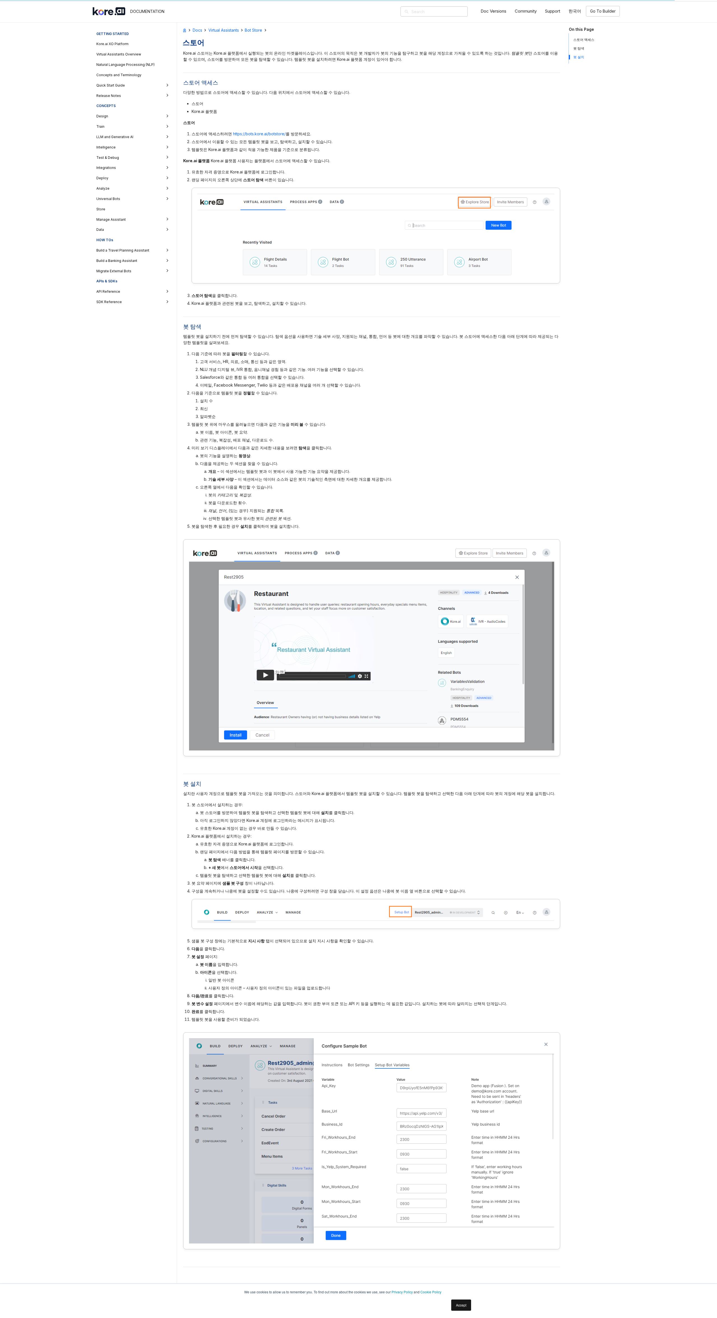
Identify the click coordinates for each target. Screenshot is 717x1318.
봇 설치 (578, 57)
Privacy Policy (402, 1291)
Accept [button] (461, 1305)
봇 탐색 (578, 48)
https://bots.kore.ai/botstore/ (259, 133)
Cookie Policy (430, 1291)
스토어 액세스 (583, 40)
